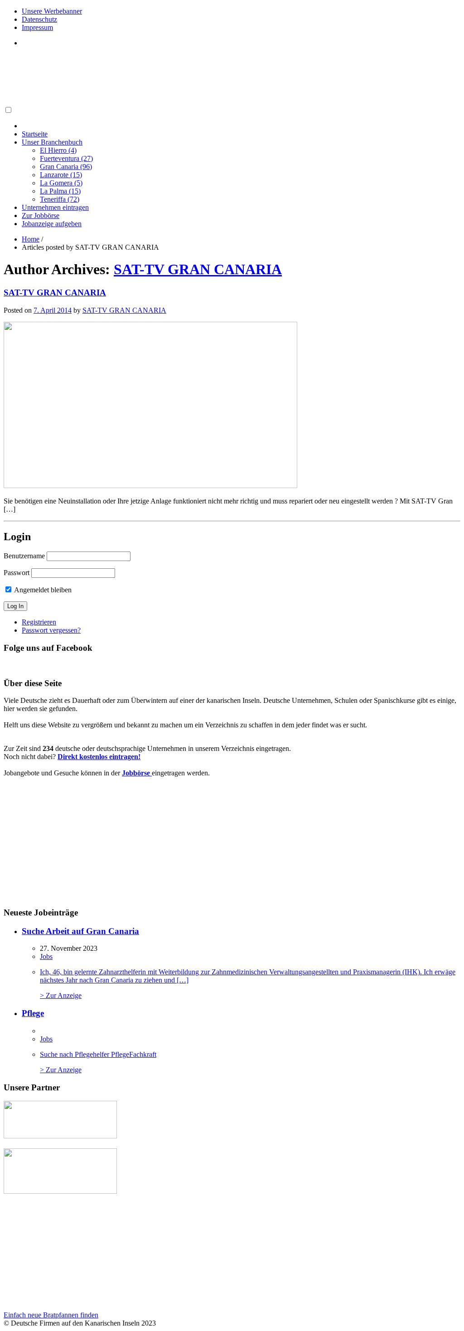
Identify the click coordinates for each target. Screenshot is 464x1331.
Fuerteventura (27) (66, 158)
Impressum (37, 27)
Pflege (33, 1013)
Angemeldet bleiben (42, 590)
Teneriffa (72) (59, 199)
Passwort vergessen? (51, 630)
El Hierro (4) (58, 150)
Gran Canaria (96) (66, 166)
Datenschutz (39, 19)
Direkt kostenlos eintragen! (99, 756)
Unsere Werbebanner (52, 11)
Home (30, 239)
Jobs (46, 956)
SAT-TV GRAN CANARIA (198, 269)
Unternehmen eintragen (55, 207)
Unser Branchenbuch (52, 142)
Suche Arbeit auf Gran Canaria (80, 931)
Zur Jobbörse (40, 215)
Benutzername (24, 556)
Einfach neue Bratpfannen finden (51, 1315)
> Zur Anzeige (247, 983)
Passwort (16, 572)
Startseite (35, 134)
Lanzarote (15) (61, 175)
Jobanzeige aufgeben (52, 223)
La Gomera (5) (61, 183)
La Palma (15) (60, 191)
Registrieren (39, 622)
